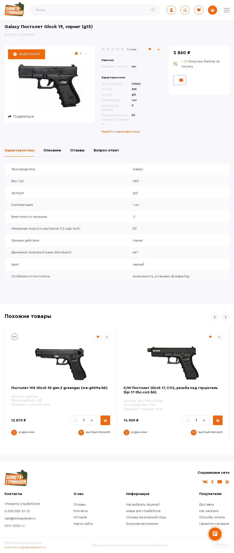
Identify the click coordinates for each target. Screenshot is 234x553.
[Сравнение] (185, 10)
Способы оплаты (212, 517)
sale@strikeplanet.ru (20, 518)
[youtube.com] (219, 482)
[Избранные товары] (198, 10)
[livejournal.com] (226, 482)
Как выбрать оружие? (143, 504)
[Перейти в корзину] (212, 10)
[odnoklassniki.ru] (212, 482)
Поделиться (23, 116)
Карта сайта (83, 523)
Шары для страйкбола (143, 511)
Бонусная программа (142, 523)
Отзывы (79, 504)
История (80, 517)
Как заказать (209, 511)
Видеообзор (29, 54)
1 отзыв (131, 49)
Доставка (206, 504)
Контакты (81, 511)
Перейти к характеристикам (120, 131)
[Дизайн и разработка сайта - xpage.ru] (221, 547)
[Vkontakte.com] (204, 482)
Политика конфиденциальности (25, 547)
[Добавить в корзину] (105, 420)
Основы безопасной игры (146, 517)
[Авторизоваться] (171, 10)
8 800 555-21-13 (17, 511)
